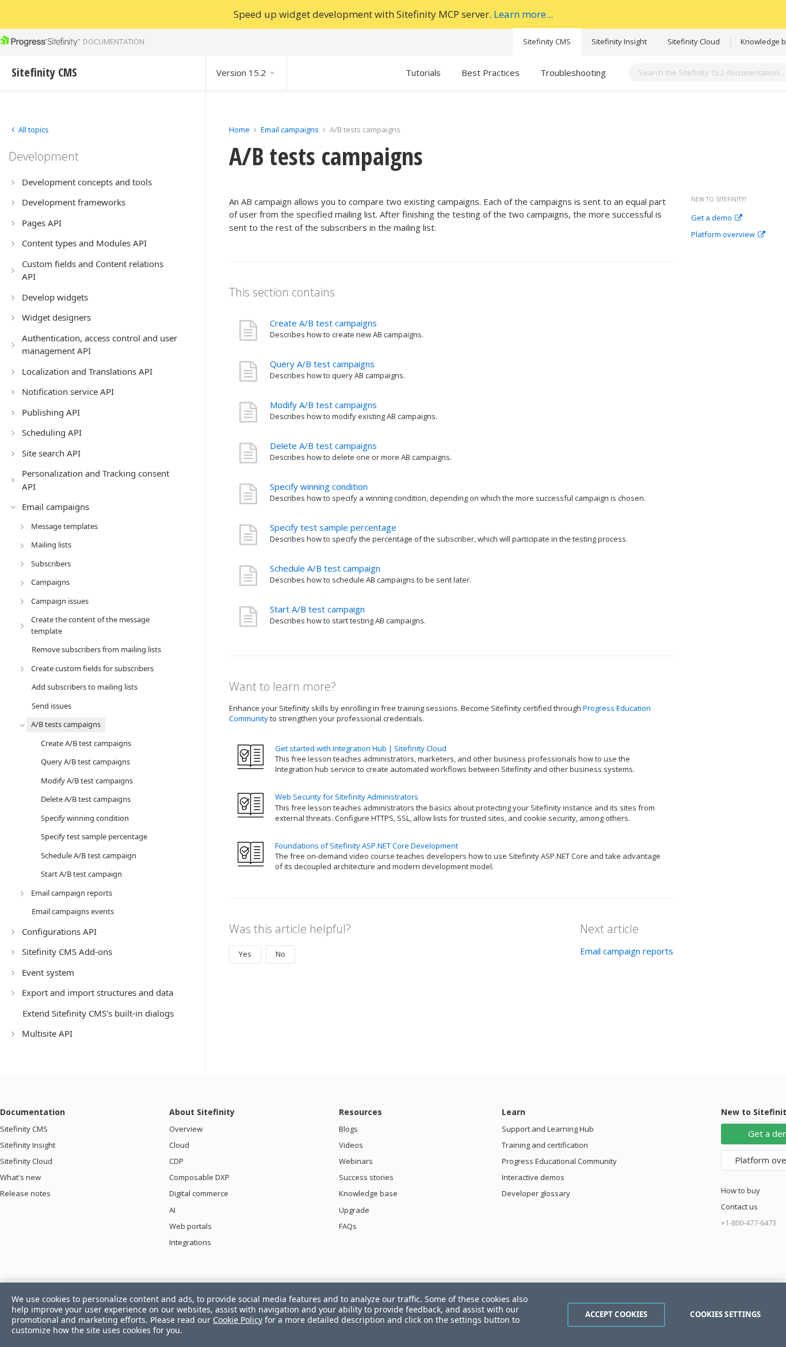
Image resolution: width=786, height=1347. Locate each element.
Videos (351, 1145)
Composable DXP (199, 1177)
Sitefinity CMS (547, 41)
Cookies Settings (725, 1314)
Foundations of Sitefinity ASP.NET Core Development (366, 845)
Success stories (366, 1177)
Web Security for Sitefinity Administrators (346, 797)
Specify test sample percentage (333, 527)
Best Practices (490, 72)
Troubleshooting (573, 72)
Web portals (190, 1226)
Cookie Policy (237, 1319)
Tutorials (423, 72)
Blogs (348, 1129)
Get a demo (711, 218)
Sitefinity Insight (619, 41)
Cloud (179, 1145)
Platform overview (723, 234)
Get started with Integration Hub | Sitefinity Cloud (361, 748)
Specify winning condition (319, 486)
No (280, 954)
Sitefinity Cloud (693, 41)
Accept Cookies (616, 1314)
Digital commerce (198, 1193)
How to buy (740, 1190)
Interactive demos (533, 1177)
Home (239, 129)
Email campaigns (290, 129)
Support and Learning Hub (548, 1129)
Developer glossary (536, 1193)
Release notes (25, 1193)
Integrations (190, 1242)
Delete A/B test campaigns (323, 445)
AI (172, 1210)
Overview (186, 1129)
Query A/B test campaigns (322, 364)
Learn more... (523, 14)
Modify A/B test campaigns (323, 404)
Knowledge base (368, 1193)
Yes (245, 954)
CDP (176, 1161)
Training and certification (545, 1145)
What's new (20, 1177)
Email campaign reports (626, 951)
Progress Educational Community (559, 1161)
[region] (393, 1315)
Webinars (356, 1161)
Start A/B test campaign (317, 609)
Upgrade (354, 1210)
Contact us (739, 1206)
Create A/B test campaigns (323, 323)
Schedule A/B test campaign (325, 568)
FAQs (348, 1226)
